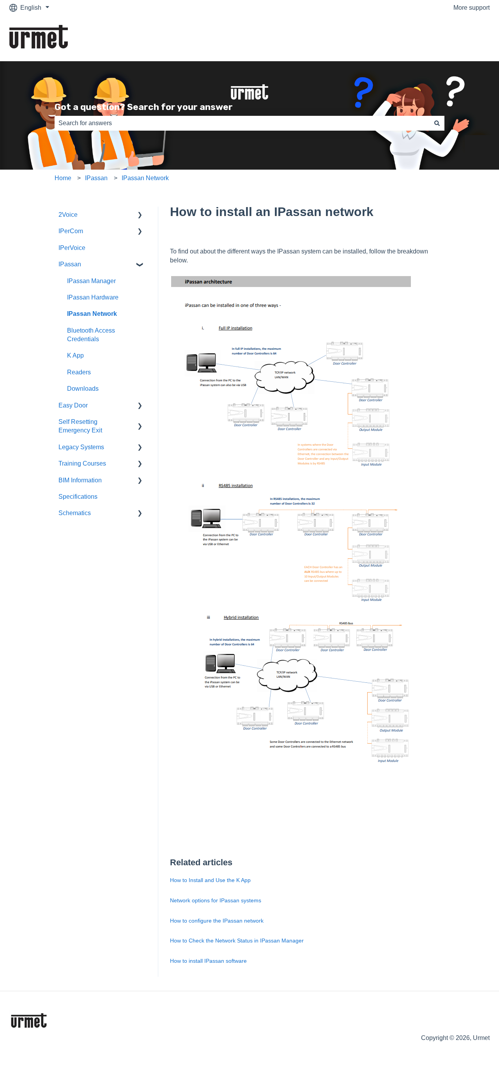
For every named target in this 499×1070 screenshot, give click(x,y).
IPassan (96, 178)
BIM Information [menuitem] (80, 480)
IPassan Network (145, 178)
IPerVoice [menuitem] (71, 247)
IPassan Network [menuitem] (92, 313)
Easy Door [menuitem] (73, 405)
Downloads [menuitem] (83, 388)
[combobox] (242, 123)
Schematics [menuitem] (74, 513)
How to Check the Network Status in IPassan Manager (237, 940)
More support (471, 7)
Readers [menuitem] (79, 372)
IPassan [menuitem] (69, 264)
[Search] (437, 123)
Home (63, 178)
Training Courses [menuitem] (82, 463)
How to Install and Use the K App (210, 880)
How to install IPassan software (208, 961)
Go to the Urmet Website (448, 38)
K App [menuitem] (75, 355)
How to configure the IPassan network (217, 921)
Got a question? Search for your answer (144, 106)
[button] (140, 215)
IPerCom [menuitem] (70, 231)
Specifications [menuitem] (77, 496)
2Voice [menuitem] (68, 214)
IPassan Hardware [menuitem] (93, 297)
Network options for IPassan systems (215, 900)
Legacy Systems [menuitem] (81, 447)
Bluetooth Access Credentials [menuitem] (91, 334)
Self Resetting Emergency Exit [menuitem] (80, 426)
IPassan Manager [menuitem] (91, 281)
